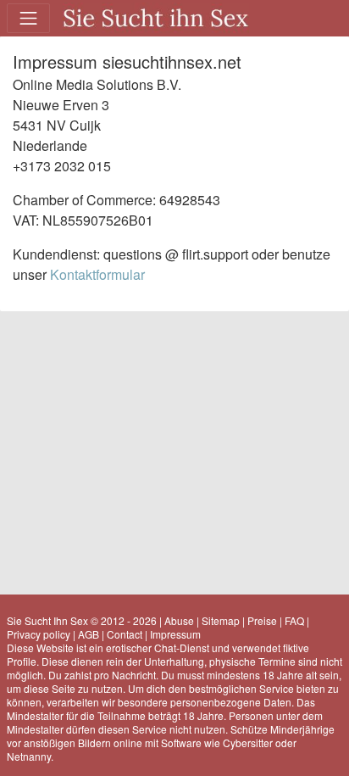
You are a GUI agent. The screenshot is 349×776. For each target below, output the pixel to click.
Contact (124, 634)
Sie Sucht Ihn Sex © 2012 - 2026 (82, 620)
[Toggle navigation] (28, 18)
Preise (262, 620)
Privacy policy (38, 634)
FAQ (294, 620)
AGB (88, 634)
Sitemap (221, 620)
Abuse (179, 620)
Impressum (175, 634)
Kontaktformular (97, 274)
